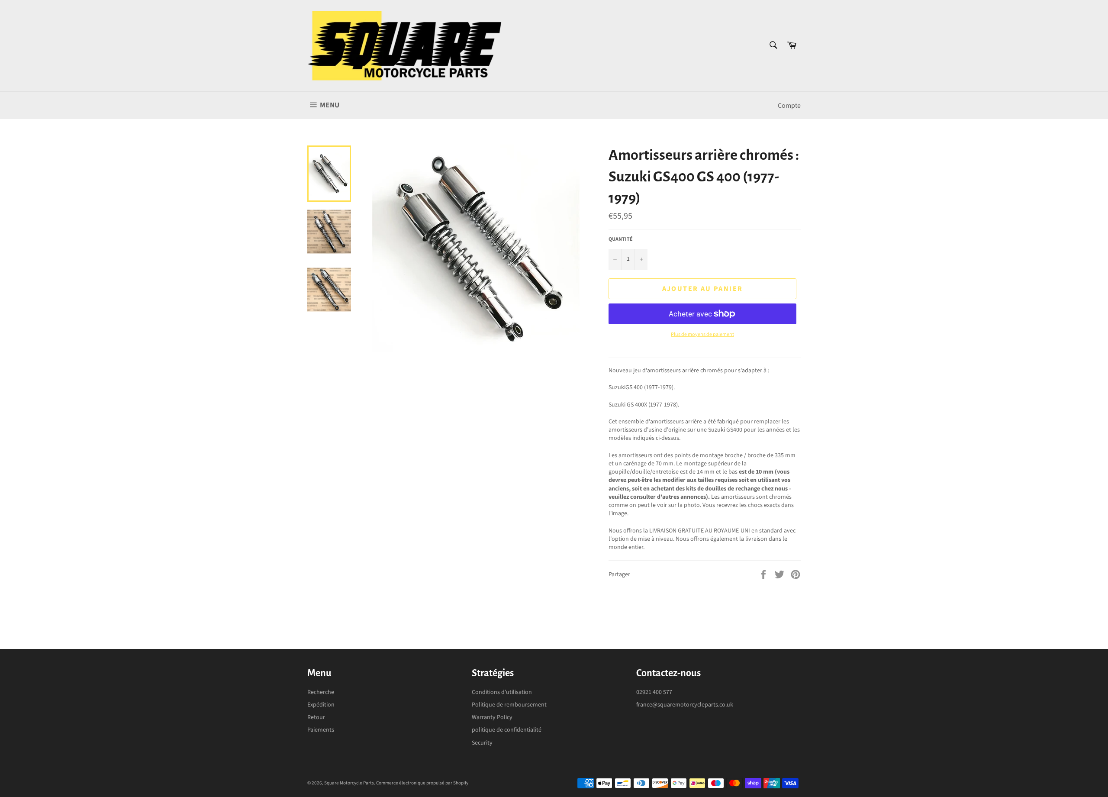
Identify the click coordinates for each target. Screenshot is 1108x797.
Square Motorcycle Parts (349, 783)
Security (482, 743)
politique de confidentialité (506, 730)
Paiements (320, 730)
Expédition (321, 704)
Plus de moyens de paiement (702, 334)
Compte (789, 105)
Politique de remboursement (509, 704)
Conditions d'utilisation (502, 692)
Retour (316, 717)
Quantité (621, 239)
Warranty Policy (492, 717)
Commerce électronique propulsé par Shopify (422, 783)
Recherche (320, 692)
